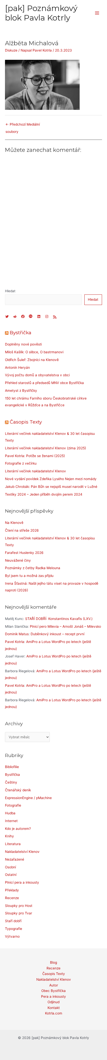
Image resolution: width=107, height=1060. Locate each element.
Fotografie (13, 805)
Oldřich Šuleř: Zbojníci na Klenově (32, 360)
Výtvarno (12, 936)
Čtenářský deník (18, 790)
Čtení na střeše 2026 (22, 530)
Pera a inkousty (53, 996)
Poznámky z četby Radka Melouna (32, 568)
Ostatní (10, 875)
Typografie (13, 929)
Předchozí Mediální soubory (22, 125)
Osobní (10, 867)
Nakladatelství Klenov (22, 852)
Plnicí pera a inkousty (22, 882)
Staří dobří (13, 921)
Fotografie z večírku (21, 463)
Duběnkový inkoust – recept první (57, 634)
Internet (11, 821)
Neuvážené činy (18, 560)
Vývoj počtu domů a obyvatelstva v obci (37, 375)
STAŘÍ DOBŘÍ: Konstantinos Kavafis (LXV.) (59, 619)
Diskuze (11, 50)
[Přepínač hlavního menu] (97, 13)
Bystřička (20, 332)
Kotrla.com (53, 1013)
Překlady (12, 890)
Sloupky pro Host (18, 906)
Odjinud (53, 1002)
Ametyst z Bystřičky (21, 391)
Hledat (10, 291)
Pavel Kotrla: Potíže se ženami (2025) (35, 456)
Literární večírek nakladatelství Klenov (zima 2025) (45, 448)
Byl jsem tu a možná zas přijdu (29, 576)
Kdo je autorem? (18, 829)
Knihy (9, 836)
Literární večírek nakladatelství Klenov (35, 471)
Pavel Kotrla (14, 642)
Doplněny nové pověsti (23, 344)
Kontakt (54, 1008)
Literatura (13, 844)
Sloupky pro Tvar (18, 913)
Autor (53, 985)
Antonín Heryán (17, 368)
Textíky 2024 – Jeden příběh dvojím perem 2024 (43, 494)
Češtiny (11, 782)
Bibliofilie (12, 767)
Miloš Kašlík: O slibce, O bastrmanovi (34, 352)
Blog (53, 962)
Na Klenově (14, 523)
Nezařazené (14, 859)
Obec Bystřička (53, 991)
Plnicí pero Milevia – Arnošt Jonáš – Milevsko (65, 626)
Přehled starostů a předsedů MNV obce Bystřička (44, 383)
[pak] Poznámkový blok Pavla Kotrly (41, 13)
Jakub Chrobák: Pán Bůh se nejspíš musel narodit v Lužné (51, 487)
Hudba (10, 813)
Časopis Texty (26, 422)
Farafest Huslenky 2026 (24, 553)
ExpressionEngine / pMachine (28, 798)
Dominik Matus (17, 634)
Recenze (12, 898)
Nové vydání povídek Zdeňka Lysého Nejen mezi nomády (51, 479)
